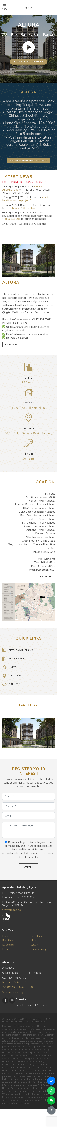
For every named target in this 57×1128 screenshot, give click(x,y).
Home (5, 936)
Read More (11, 344)
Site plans (36, 936)
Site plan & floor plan (22, 208)
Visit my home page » (14, 992)
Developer (8, 945)
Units (34, 940)
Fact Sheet (8, 940)
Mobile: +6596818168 (15, 982)
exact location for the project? (25, 199)
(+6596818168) (11, 219)
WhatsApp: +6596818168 (17, 987)
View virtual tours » (28, 61)
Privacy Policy (39, 949)
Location (7, 949)
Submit (28, 866)
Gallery (35, 945)
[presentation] (52, 731)
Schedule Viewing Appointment (28, 160)
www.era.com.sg (11, 910)
